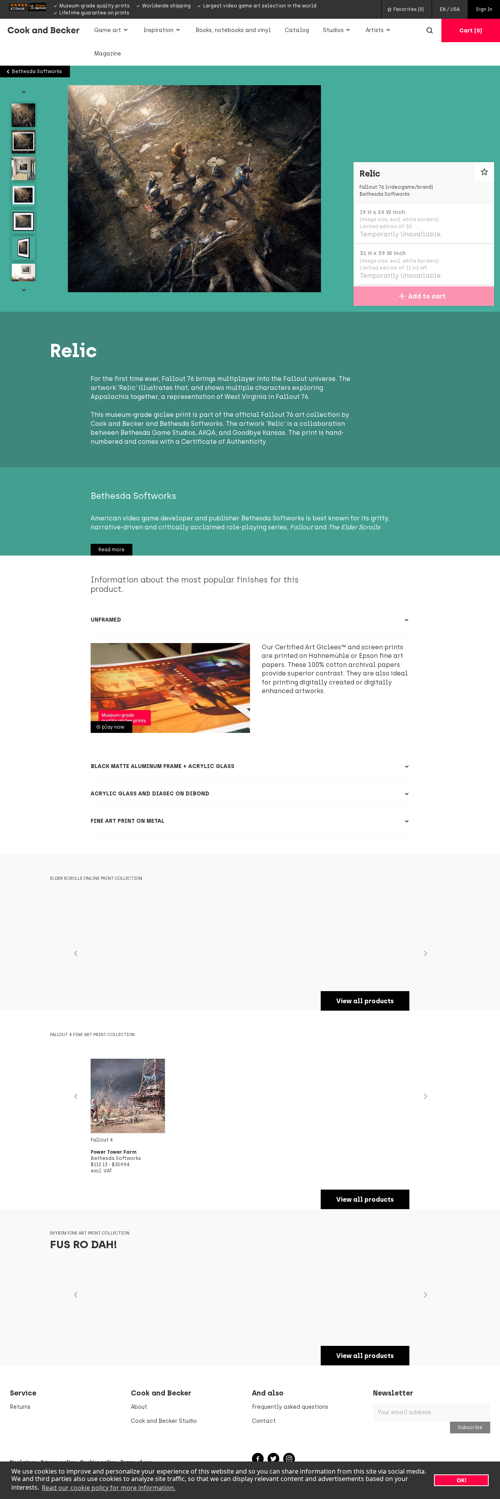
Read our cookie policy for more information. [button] (108, 1487)
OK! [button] (461, 1480)
